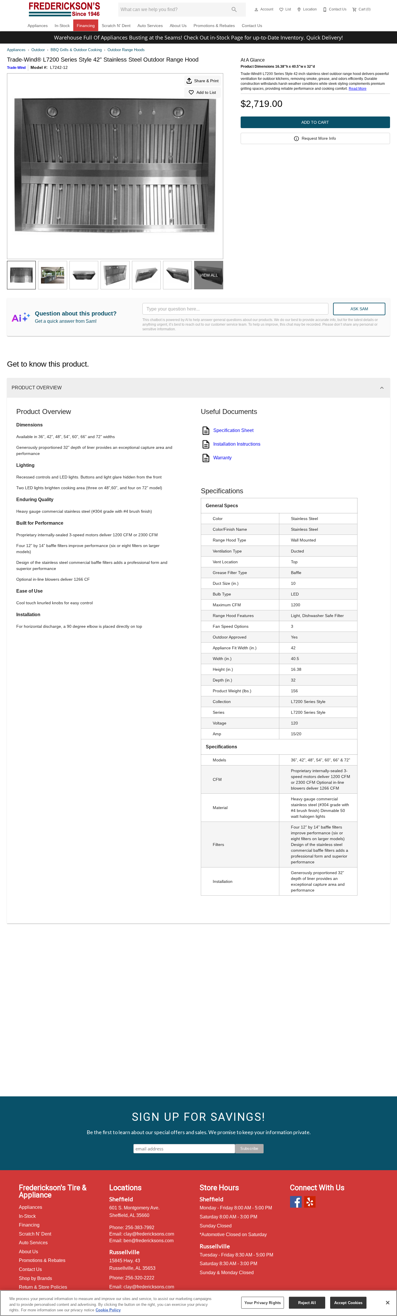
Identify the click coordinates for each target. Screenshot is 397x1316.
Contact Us (252, 26)
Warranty (222, 457)
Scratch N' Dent (116, 26)
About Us (178, 26)
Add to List (206, 92)
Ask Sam (359, 308)
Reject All (307, 1302)
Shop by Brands (35, 1278)
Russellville (124, 1251)
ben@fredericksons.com (149, 1240)
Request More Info (319, 138)
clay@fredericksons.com (149, 1233)
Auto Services (150, 26)
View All (209, 275)
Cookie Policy (108, 1310)
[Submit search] (234, 9)
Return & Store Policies (43, 1287)
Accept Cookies (348, 1302)
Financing (86, 26)
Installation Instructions (236, 444)
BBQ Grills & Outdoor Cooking (76, 50)
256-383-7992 (139, 1227)
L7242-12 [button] (59, 67)
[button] (256, 9)
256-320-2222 (139, 1277)
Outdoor (38, 50)
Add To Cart (315, 122)
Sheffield (121, 1198)
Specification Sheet (233, 430)
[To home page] (64, 9)
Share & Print (206, 80)
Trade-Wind (16, 68)
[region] (198, 1303)
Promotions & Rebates (214, 26)
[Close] (387, 1302)
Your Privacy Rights (262, 1302)
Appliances (38, 26)
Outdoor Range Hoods (126, 50)
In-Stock (62, 26)
